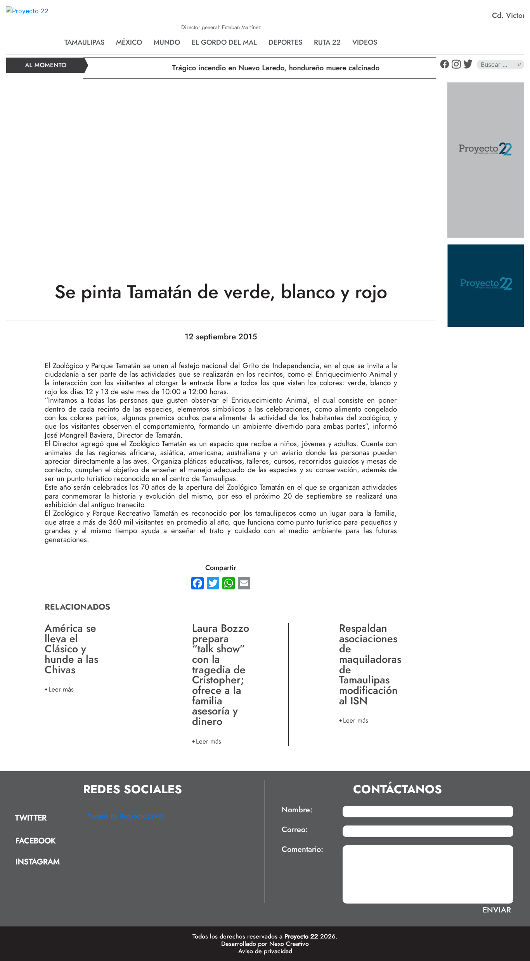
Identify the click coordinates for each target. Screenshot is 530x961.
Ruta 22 (327, 42)
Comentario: (302, 849)
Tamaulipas (84, 42)
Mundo (167, 42)
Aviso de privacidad (265, 951)
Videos (364, 42)
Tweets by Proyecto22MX (126, 816)
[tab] (44, 818)
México (129, 42)
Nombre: (297, 810)
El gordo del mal (224, 42)
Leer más (61, 689)
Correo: (295, 829)
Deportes (285, 42)
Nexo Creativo (289, 943)
